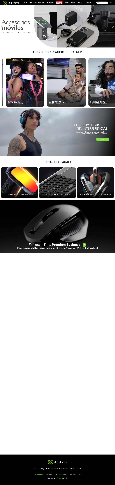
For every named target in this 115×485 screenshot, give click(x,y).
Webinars (72, 469)
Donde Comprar (63, 469)
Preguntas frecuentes (75, 474)
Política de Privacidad (52, 469)
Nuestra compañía (48, 474)
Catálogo (42, 469)
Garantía (79, 469)
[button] (2, 26)
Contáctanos (63, 474)
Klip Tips (36, 469)
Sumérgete (102, 139)
